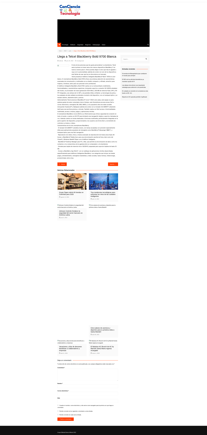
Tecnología (65, 44)
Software (72, 44)
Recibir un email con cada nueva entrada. (70, 414)
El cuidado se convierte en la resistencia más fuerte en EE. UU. (135, 92)
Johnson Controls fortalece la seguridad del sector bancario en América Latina (71, 213)
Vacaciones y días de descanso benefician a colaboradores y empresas (70, 348)
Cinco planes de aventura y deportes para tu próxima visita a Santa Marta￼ (102, 330)
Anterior (63, 164)
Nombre (60, 383)
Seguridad (80, 44)
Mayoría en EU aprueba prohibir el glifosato (134, 97)
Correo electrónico (63, 390)
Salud (103, 44)
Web (58, 398)
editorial (61, 60)
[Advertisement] (103, 30)
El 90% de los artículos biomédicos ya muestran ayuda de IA (133, 80)
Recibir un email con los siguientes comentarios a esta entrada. (76, 411)
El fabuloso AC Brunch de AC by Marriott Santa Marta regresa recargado (102, 348)
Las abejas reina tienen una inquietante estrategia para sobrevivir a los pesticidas (134, 86)
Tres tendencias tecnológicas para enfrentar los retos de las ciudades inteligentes (103, 194)
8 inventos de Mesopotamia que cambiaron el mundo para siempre (134, 74)
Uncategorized (80, 60)
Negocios (88, 44)
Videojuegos (96, 44)
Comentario (61, 367)
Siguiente (112, 164)
